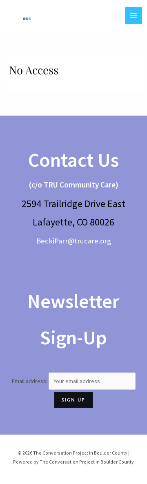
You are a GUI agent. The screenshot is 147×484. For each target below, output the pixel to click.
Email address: (30, 381)
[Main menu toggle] (133, 15)
